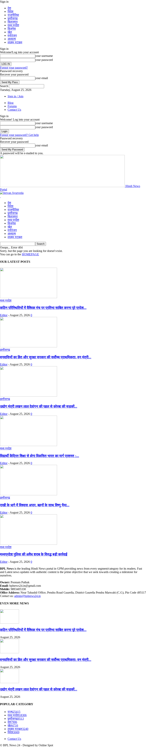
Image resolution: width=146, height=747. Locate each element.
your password (44, 59)
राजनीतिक (13, 15)
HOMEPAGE (30, 254)
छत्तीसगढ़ (13, 18)
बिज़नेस (12, 28)
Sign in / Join (15, 96)
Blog (10, 102)
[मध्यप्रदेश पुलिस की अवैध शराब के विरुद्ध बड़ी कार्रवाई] (28, 543)
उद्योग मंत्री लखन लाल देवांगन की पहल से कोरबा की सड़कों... (38, 406)
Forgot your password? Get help (19, 135)
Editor (3, 315)
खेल (10, 32)
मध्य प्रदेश (13, 25)
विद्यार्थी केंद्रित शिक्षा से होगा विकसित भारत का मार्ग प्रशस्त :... (39, 456)
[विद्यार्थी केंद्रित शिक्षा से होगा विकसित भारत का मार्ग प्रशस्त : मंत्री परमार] (28, 445)
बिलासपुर (13, 21)
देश (9, 8)
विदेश (10, 11)
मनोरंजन (12, 35)
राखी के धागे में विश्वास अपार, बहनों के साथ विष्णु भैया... (34, 505)
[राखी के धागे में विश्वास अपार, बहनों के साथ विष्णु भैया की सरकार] (28, 494)
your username (44, 55)
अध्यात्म (12, 38)
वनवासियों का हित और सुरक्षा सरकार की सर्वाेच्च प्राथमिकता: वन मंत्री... (45, 357)
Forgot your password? (14, 67)
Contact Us (14, 109)
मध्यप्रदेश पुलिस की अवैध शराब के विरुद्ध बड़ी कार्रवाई (33, 554)
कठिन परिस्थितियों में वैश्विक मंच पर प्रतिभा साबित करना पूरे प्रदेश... (43, 308)
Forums (12, 106)
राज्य (14, 711)
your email (41, 78)
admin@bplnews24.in (27, 596)
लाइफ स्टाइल (15, 42)
